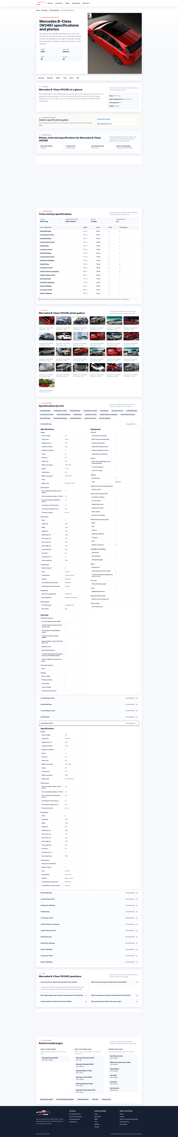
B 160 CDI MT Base (45, 231)
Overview (41, 78)
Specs (71, 78)
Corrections (123, 1124)
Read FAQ (95, 1099)
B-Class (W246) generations (65, 1099)
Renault (96, 1124)
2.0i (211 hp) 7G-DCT (46, 289)
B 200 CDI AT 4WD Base (47, 260)
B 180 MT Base (44, 246)
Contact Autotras (74, 1119)
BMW (96, 1119)
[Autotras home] (43, 1113)
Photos (58, 78)
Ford (95, 1121)
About (122, 1114)
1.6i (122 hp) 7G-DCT (46, 249)
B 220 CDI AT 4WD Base (47, 282)
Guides (122, 1116)
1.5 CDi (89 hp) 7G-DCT (47, 235)
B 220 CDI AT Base (45, 278)
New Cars (86, 3)
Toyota (96, 1127)
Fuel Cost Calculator (75, 1116)
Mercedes (45, 10)
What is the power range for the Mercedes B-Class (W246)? (109, 982)
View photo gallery (83, 1099)
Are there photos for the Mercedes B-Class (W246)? (56, 1001)
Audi (95, 1114)
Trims (65, 78)
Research (50, 78)
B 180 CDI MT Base (45, 238)
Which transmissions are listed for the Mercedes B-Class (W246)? (111, 995)
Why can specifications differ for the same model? (106, 1001)
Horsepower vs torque (117, 119)
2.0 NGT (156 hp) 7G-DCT (47, 275)
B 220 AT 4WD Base (46, 286)
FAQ (78, 78)
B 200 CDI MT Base (45, 253)
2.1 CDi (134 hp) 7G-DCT (47, 257)
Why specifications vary (117, 123)
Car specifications (75, 1114)
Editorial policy (124, 1121)
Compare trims (106, 1099)
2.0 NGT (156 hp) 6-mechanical (49, 271)
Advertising (73, 1121)
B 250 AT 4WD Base (46, 293)
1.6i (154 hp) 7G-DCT (46, 267)
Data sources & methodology (129, 1119)
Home (38, 10)
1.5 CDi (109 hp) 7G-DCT (47, 242)
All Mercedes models (46, 1099)
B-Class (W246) (54, 10)
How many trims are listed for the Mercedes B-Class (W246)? (59, 982)
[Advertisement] (89, 182)
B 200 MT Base (44, 264)
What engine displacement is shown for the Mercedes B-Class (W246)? (62, 995)
